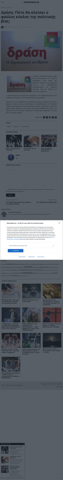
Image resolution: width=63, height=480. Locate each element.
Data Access (31, 256)
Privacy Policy (40, 256)
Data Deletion (22, 256)
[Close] (59, 223)
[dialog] (31, 240)
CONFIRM (16, 250)
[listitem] (31, 245)
